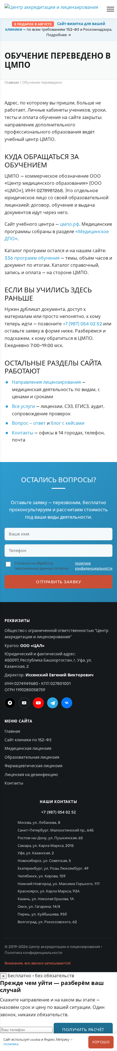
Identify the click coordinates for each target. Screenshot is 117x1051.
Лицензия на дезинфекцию (31, 774)
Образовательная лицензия (32, 757)
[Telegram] (52, 702)
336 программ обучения (32, 258)
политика (10, 1044)
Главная (12, 82)
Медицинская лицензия (28, 748)
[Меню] (110, 9)
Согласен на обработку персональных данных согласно (63, 565)
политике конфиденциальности (93, 565)
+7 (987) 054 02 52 (82, 324)
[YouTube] (38, 702)
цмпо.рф (69, 224)
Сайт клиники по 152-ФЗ (28, 740)
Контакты (22, 433)
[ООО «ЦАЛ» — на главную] (51, 9)
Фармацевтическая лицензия (33, 765)
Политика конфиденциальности (33, 953)
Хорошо (101, 1042)
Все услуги (23, 406)
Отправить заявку (58, 581)
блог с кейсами (67, 423)
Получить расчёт (83, 1029)
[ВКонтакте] (66, 702)
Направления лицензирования (46, 382)
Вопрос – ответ (29, 423)
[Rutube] (24, 702)
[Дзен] (10, 702)
